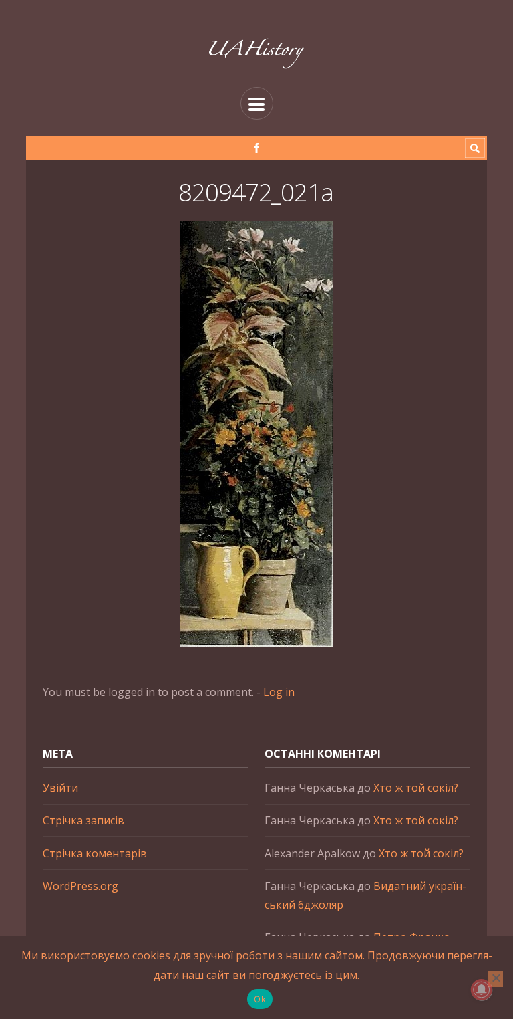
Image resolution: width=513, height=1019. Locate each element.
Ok (260, 999)
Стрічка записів (83, 820)
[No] (495, 979)
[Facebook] (257, 148)
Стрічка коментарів (95, 853)
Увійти (60, 787)
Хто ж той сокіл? (415, 787)
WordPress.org (80, 886)
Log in (279, 692)
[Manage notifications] (481, 989)
